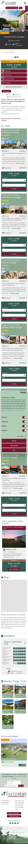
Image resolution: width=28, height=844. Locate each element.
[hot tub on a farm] (14, 21)
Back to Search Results (12, 8)
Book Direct (8, 75)
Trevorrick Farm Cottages (9, 759)
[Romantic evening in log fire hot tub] (22, 470)
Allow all (14, 440)
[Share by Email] (17, 57)
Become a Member (14, 813)
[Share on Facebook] (15, 57)
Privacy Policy (19, 827)
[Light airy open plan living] (14, 210)
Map (9, 94)
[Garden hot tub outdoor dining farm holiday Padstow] (14, 340)
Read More (22, 151)
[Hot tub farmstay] (14, 145)
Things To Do (5, 804)
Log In (13, 830)
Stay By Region (5, 802)
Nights (3, 183)
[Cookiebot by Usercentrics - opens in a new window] (20, 393)
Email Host (8, 83)
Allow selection (14, 445)
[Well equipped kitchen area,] (22, 210)
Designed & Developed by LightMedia (15, 832)
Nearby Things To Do (15, 96)
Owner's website (9, 79)
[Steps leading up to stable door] (5, 210)
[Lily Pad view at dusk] (14, 470)
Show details (20, 436)
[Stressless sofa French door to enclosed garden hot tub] (22, 340)
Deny (14, 450)
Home (2, 50)
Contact (21, 829)
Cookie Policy (8, 829)
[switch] (24, 422)
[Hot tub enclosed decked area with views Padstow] (5, 470)
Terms (15, 829)
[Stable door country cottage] (14, 275)
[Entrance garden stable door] (5, 145)
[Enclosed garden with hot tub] (22, 145)
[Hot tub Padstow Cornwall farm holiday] (5, 340)
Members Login (14, 816)
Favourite (7, 91)
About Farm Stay (19, 802)
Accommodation (10, 50)
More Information (14, 569)
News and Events (19, 800)
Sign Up (21, 785)
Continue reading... (20, 163)
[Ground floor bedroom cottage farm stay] (5, 275)
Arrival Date (4, 178)
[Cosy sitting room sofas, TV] (22, 275)
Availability (17, 94)
